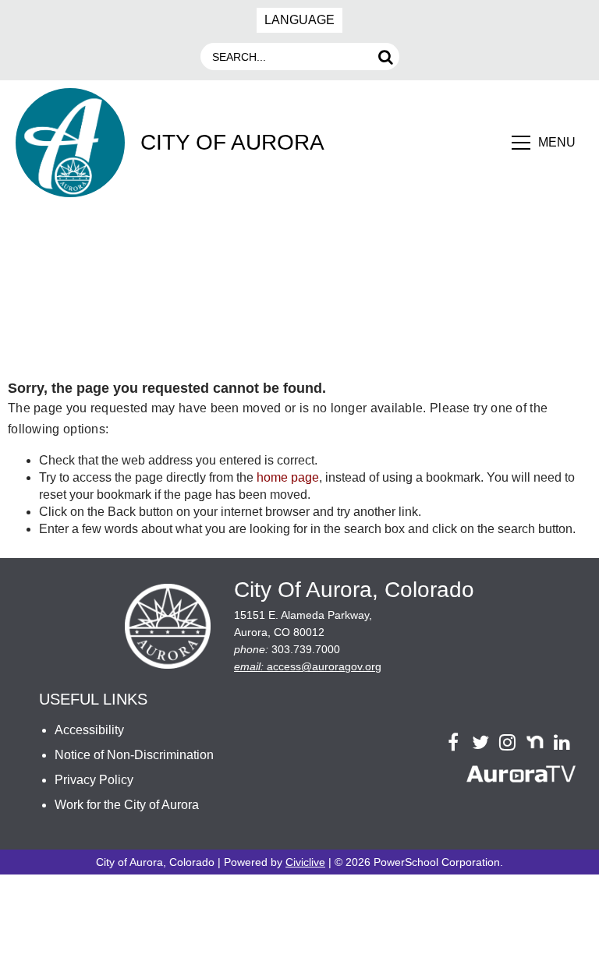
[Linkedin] (562, 742)
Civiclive (305, 862)
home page (288, 477)
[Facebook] (452, 742)
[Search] (385, 56)
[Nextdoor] (534, 742)
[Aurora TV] (521, 777)
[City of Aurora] (168, 628)
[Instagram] (507, 742)
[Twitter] (480, 742)
